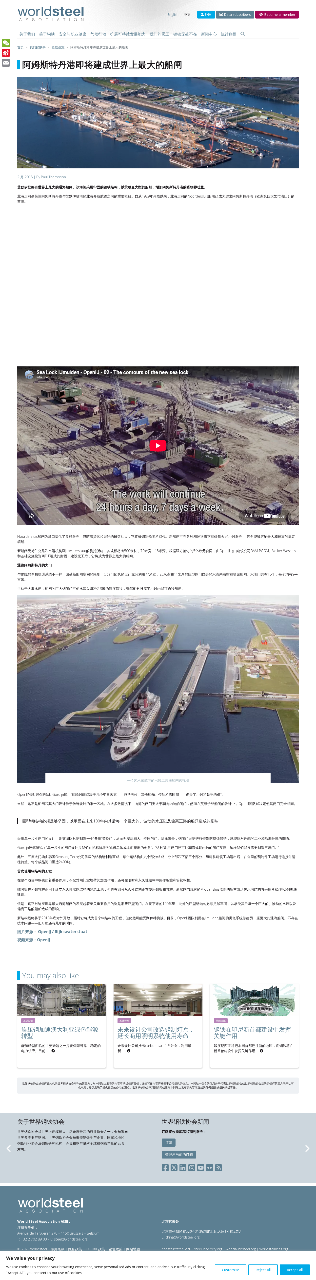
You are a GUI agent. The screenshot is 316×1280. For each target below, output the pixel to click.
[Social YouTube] (200, 1166)
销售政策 (115, 1249)
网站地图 (133, 1249)
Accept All (295, 1269)
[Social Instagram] (191, 1166)
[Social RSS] (218, 1166)
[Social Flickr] (209, 1166)
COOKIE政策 (95, 1249)
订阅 (168, 1142)
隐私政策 (75, 1249)
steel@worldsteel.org (70, 1239)
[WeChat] (6, 43)
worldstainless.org (273, 1249)
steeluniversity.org (208, 1249)
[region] (158, 1265)
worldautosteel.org (241, 1249)
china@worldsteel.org (182, 1237)
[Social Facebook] (166, 1166)
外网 (208, 14)
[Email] (6, 63)
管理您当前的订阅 (179, 1154)
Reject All (263, 1269)
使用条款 (57, 1249)
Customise (230, 1269)
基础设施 (28, 1020)
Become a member (279, 14)
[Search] (242, 34)
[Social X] (174, 1166)
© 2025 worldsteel (32, 1249)
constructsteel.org (176, 1249)
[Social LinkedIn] (182, 1166)
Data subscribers (237, 14)
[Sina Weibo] (6, 53)
